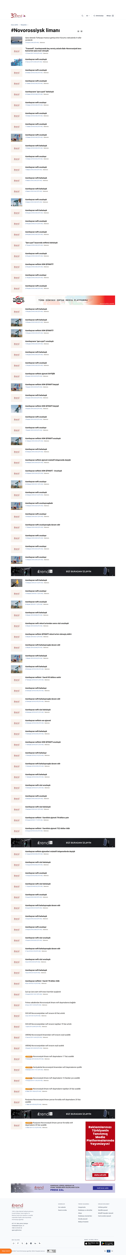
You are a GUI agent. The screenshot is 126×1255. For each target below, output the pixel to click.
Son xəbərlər (62, 1207)
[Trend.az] (18, 16)
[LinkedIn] (35, 1243)
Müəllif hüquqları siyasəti (105, 1213)
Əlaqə (80, 1213)
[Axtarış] (82, 16)
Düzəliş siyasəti (82, 1219)
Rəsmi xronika (62, 1210)
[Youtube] (26, 1243)
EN (105, 1251)
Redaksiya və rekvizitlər (85, 1210)
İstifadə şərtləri (102, 1207)
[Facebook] (18, 1243)
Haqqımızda (82, 1207)
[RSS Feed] (39, 1243)
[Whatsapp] (13, 1243)
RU (112, 1251)
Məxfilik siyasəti (103, 1210)
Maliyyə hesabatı (83, 1222)
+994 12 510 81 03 (17, 1228)
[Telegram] (31, 1243)
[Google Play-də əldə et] (107, 1243)
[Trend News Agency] (17, 1205)
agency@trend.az (16, 1230)
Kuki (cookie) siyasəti (104, 1216)
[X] (22, 1243)
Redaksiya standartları (85, 1216)
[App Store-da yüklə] (92, 1243)
